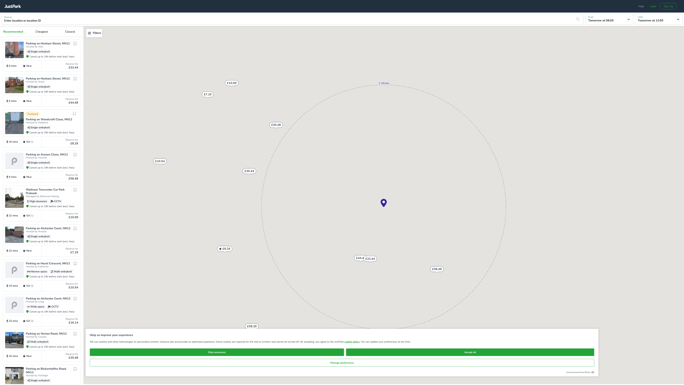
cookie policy (352, 341)
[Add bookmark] (75, 46)
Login (653, 6)
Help (641, 6)
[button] (42, 55)
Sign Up (668, 6)
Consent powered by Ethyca (578, 372)
